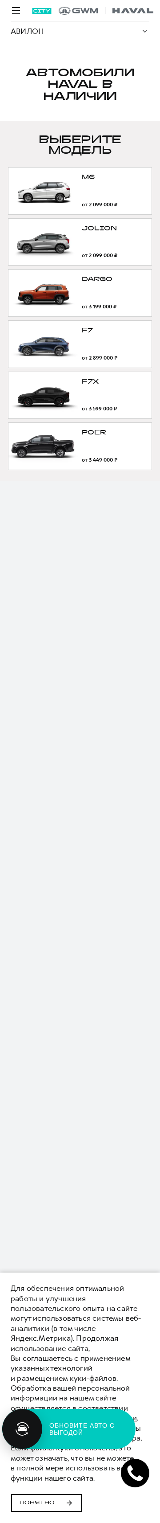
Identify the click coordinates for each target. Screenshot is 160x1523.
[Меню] (16, 10)
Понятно (37, 1503)
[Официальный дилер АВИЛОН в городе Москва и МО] (106, 11)
